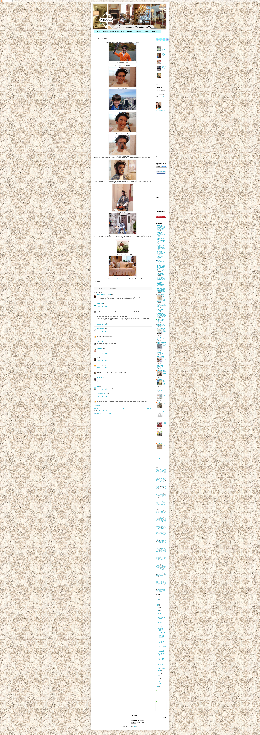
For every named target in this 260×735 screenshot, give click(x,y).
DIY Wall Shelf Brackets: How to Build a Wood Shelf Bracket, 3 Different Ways (161, 315)
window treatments (162, 588)
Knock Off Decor (160, 273)
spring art (163, 567)
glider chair (157, 512)
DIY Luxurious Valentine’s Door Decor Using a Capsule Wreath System (161, 290)
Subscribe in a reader (160, 213)
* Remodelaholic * (160, 313)
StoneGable (159, 352)
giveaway (162, 511)
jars (159, 521)
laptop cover (163, 526)
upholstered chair (161, 580)
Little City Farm (100, 303)
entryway (157, 498)
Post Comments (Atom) (103, 410)
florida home (163, 503)
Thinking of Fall (159, 257)
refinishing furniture (159, 557)
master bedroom (163, 533)
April (159, 680)
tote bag (161, 575)
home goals (160, 517)
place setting (158, 549)
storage (165, 568)
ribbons (164, 560)
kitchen (163, 521)
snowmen (164, 566)
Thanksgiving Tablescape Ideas (161, 656)
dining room (159, 493)
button (157, 477)
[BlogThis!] (111, 288)
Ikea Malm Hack (160, 664)
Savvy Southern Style (161, 328)
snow (161, 566)
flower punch (163, 504)
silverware (157, 565)
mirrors (164, 534)
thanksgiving (164, 573)
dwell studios (163, 496)
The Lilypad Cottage (161, 304)
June (159, 676)
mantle (160, 532)
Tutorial (157, 577)
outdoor (157, 540)
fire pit (164, 502)
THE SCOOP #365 (160, 353)
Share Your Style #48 (164, 413)
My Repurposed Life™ (161, 324)
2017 (158, 601)
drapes (158, 495)
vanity (165, 583)
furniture (163, 506)
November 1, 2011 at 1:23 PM (102, 353)
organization (159, 539)
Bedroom (158, 472)
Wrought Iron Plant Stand (161, 325)
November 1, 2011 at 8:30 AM (102, 306)
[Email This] (109, 288)
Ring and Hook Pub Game (164, 54)
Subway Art (160, 622)
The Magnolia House (100, 328)
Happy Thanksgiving (161, 624)
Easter (157, 497)
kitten (164, 522)
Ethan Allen (162, 498)
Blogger (135, 726)
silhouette (163, 564)
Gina (97, 357)
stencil (161, 568)
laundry (157, 527)
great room (160, 513)
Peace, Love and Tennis (161, 620)
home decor (164, 515)
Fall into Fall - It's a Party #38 (161, 666)
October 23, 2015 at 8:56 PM (102, 403)
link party (160, 528)
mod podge (157, 535)
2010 (158, 686)
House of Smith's (160, 356)
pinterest (158, 548)
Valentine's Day (160, 583)
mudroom (161, 536)
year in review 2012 (162, 590)
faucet (160, 502)
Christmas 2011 (158, 481)
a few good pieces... (161, 443)
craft (161, 487)
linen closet (164, 527)
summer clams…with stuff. (161, 440)
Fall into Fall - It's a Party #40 (161, 642)
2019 (158, 597)
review (162, 559)
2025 (158, 596)
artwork (158, 470)
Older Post (149, 408)
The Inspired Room (160, 245)
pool (157, 550)
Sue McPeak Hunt (100, 310)
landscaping (158, 526)
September (160, 672)
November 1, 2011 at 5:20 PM (102, 367)
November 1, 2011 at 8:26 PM (102, 389)
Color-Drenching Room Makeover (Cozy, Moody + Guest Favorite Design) (161, 269)
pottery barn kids (159, 551)
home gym (161, 518)
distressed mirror (161, 494)
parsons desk (161, 543)
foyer (164, 505)
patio (165, 543)
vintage (162, 584)
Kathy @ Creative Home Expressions (104, 294)
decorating (158, 490)
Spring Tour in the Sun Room (164, 330)
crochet (161, 488)
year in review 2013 (159, 591)
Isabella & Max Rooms (161, 460)
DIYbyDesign (159, 108)
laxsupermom (99, 370)
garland (157, 510)
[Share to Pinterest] (115, 288)
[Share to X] (112, 288)
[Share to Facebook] (113, 288)
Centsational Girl (160, 309)
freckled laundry (160, 452)
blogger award (162, 473)
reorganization (163, 558)
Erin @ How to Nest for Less (102, 393)
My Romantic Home (161, 370)
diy (165, 494)
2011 (158, 610)
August (159, 673)
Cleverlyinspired (160, 365)
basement (163, 470)
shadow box (158, 564)
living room (158, 530)
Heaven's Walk (99, 377)
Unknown (98, 364)
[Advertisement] (161, 133)
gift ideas (161, 510)
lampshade (157, 525)
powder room (163, 552)
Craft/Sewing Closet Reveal (164, 74)
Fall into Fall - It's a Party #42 (161, 615)
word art (157, 590)
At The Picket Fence (161, 388)
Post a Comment (98, 405)
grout (164, 513)
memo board (159, 534)
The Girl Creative (160, 277)
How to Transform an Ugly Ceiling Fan (161, 659)
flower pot (157, 504)
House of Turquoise (160, 393)
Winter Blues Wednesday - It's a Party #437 (164, 62)
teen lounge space (159, 572)
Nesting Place (159, 251)
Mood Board (163, 535)
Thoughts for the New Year (164, 358)
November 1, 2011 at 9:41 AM (102, 331)
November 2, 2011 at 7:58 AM (102, 396)
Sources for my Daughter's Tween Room (161, 629)
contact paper (164, 486)
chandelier (157, 479)
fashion (157, 502)
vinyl (165, 584)
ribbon (165, 559)
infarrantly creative (160, 464)
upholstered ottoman (159, 582)
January (159, 684)
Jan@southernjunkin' (101, 341)
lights (160, 527)
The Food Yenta (160, 439)
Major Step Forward (161, 648)
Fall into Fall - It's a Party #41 (161, 626)
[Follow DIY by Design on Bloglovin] (161, 167)
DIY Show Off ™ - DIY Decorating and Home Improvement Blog (161, 266)
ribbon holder (159, 560)
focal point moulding (159, 505)
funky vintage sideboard (164, 445)
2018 (158, 599)
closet (162, 485)
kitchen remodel (158, 522)
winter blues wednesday (161, 589)
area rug (165, 469)
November (160, 613)
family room (163, 501)
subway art (159, 569)
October (159, 670)
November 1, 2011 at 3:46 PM (102, 360)
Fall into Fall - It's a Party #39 (161, 654)
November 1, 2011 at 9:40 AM (102, 324)
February (159, 683)
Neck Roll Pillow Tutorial (164, 67)
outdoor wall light (160, 541)
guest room (164, 514)
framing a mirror (158, 506)
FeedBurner (163, 96)
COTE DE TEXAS (160, 319)
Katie (98, 386)
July (158, 675)
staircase (157, 568)
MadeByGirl (159, 379)
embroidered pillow (162, 497)
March (159, 681)
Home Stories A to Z (161, 288)
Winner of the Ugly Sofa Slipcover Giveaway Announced (162, 661)
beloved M (159, 462)
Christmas (163, 479)
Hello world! (159, 310)
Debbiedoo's (159, 225)
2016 (158, 602)
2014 (158, 605)
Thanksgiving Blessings (162, 646)
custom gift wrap (162, 489)
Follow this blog (161, 173)
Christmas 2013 (162, 482)
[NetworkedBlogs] (161, 171)
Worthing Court (160, 260)
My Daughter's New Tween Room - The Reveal (162, 632)
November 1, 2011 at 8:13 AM (102, 299)
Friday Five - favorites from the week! (164, 405)
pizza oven (163, 548)
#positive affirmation (159, 469)
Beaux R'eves (159, 430)
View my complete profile (160, 110)
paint (156, 542)
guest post (158, 514)
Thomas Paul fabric (160, 574)
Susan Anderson (100, 348)
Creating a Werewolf (161, 668)
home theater (161, 520)
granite (157, 513)
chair (157, 478)
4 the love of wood (160, 294)
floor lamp (157, 503)
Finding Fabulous (160, 402)
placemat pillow (163, 549)
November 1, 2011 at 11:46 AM (102, 344)
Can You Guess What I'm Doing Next (161, 639)
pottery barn (162, 550)
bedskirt (162, 472)
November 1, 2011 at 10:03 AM (102, 338)
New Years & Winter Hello (164, 345)
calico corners (161, 477)
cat (165, 477)
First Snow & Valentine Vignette (164, 423)
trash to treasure (162, 576)
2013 (158, 607)
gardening (163, 509)
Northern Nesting (160, 411)
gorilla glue (163, 512)
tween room (163, 577)
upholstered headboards (160, 581)
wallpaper (159, 585)
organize (163, 539)
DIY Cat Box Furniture (160, 274)
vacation (164, 582)
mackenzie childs (158, 531)
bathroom (157, 471)
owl (164, 541)
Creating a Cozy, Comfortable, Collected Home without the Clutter (161, 247)
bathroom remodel (163, 471)
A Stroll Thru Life (160, 256)
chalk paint (162, 478)
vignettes (158, 584)
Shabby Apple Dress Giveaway (161, 618)
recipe (165, 555)
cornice (158, 487)
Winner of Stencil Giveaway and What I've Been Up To (162, 636)
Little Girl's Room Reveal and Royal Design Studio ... (161, 650)
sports (158, 567)
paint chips (161, 542)
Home (123, 408)
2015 (158, 604)
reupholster (157, 559)
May (159, 678)
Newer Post (96, 408)
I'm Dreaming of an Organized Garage (161, 644)
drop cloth (162, 495)
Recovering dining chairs (161, 556)
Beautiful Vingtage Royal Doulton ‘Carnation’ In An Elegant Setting (161, 241)
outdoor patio (163, 540)
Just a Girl (159, 337)
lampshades (163, 525)
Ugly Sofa (119, 278)
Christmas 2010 (159, 480)
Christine (98, 400)
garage (159, 509)
